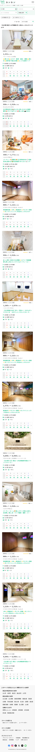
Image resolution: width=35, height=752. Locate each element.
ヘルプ (17, 740)
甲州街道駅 (10, 701)
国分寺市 (19, 693)
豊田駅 (16, 704)
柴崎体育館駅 (17, 698)
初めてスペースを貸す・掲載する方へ (12, 730)
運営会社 (5, 740)
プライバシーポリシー (8, 738)
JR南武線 (14, 710)
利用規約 (18, 738)
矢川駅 (22, 701)
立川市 (4, 693)
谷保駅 (11, 704)
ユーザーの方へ (23, 722)
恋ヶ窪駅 (21, 704)
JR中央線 (26, 710)
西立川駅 (16, 701)
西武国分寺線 (10, 713)
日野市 (9, 693)
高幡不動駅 (5, 704)
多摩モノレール (7, 710)
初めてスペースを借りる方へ (10, 722)
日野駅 (26, 701)
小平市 (24, 693)
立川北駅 (5, 698)
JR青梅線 (20, 710)
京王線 (4, 713)
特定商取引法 (25, 738)
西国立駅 (24, 698)
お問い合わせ (24, 740)
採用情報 (11, 740)
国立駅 (31, 701)
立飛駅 (4, 701)
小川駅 (26, 704)
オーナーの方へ (28, 730)
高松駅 (30, 698)
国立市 (13, 693)
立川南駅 (10, 698)
